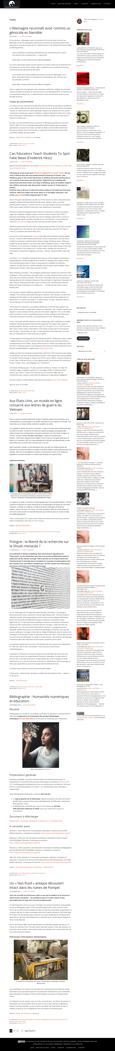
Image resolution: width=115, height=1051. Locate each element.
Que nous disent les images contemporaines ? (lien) (91, 547)
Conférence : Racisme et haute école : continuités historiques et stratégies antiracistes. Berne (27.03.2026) (88, 242)
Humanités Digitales (36, 531)
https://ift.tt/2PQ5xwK (23, 525)
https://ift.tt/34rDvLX (23, 137)
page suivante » (30, 1031)
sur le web (38, 686)
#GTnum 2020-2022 (26, 719)
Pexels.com (47, 769)
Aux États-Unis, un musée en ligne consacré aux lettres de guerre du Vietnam (36, 405)
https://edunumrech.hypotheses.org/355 (55, 833)
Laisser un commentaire (85, 384)
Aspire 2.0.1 (42, 1044)
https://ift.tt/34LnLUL (23, 1013)
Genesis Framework (55, 1044)
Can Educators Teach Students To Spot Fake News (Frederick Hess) (40, 155)
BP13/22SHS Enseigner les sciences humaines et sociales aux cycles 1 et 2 (42, 1019)
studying (36, 236)
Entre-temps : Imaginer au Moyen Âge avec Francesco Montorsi (90, 165)
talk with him (22, 222)
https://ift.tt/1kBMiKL (60, 380)
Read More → (81, 65)
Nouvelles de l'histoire (26, 143)
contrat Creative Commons (85, 717)
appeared (18, 195)
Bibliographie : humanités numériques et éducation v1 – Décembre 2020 (36, 821)
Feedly (20, 145)
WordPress (67, 1044)
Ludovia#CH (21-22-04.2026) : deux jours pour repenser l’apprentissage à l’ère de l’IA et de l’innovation (90, 49)
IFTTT (24, 145)
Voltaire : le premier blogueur (86, 508)
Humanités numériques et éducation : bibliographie (34, 867)
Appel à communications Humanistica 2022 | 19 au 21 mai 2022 (91, 644)
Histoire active (23, 531)
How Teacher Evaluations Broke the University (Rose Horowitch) (88, 127)
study (20, 258)
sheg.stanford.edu (46, 348)
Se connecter (77, 1044)
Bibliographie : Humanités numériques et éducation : (39, 698)
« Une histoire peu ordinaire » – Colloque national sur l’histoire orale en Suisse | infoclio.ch (89, 464)
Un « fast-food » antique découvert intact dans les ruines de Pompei (37, 885)
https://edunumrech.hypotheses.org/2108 (25, 853)
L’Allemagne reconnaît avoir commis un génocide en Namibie (40, 30)
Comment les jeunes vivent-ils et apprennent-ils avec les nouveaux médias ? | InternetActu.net (91, 587)
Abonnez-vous (83, 338)
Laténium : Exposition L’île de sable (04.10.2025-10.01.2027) (88, 282)
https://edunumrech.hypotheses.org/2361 (56, 862)
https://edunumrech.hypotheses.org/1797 (25, 843)
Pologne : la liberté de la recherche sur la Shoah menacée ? (39, 543)
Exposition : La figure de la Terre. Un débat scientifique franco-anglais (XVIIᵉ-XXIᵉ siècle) (90, 203)
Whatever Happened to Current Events (49, 173)
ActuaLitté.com (21, 681)
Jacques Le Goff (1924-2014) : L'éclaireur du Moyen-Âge (90, 424)
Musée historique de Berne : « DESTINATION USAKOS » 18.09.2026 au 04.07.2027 (91, 89)
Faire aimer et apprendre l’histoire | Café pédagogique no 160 (90, 685)
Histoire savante (24, 873)
